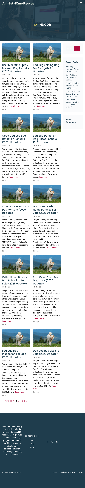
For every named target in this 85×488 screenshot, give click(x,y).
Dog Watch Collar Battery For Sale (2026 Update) (72, 85)
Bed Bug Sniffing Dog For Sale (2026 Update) (46, 68)
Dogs (6, 109)
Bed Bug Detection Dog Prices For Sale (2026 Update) (45, 139)
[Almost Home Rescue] (18, 3)
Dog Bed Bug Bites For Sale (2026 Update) (46, 352)
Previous (7, 401)
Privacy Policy (58, 472)
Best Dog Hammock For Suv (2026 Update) (72, 69)
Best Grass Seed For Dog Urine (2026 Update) (45, 280)
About (32, 441)
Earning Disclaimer (70, 472)
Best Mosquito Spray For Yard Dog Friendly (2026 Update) (15, 68)
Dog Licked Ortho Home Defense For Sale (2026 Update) (45, 210)
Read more (15, 106)
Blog (32, 444)
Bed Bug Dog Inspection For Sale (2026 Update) (14, 354)
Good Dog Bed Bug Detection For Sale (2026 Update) (14, 139)
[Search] (77, 48)
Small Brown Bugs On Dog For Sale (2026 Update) (15, 210)
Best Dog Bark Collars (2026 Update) (71, 77)
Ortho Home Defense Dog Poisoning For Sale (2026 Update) (15, 280)
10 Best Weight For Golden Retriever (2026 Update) (73, 94)
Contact (32, 447)
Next (24, 401)
